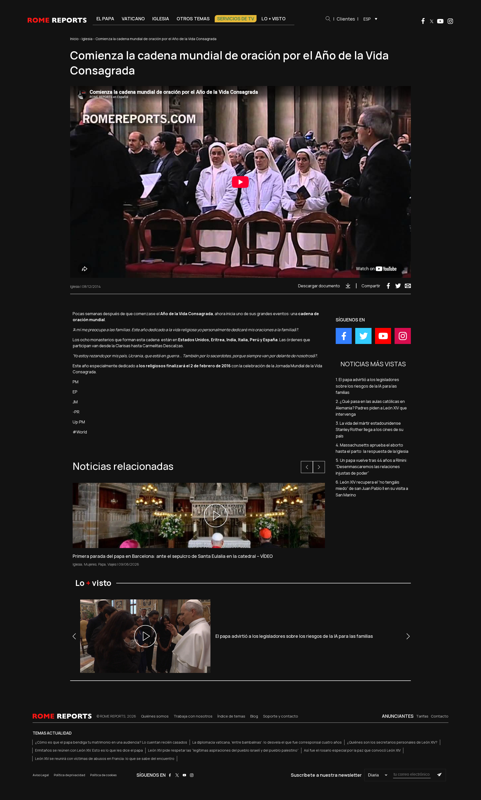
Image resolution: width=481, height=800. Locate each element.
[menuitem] (369, 18)
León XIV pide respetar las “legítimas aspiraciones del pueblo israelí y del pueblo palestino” (223, 750)
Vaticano (133, 19)
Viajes (111, 564)
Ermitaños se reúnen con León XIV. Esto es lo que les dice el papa (89, 750)
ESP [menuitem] (367, 19)
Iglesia (160, 19)
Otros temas (193, 19)
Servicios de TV (235, 19)
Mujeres (90, 564)
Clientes (346, 19)
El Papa (105, 19)
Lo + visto (274, 19)
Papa (102, 564)
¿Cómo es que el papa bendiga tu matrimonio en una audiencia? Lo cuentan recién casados (111, 742)
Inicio (74, 38)
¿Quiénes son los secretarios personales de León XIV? (392, 742)
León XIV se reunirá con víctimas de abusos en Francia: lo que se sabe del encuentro (104, 758)
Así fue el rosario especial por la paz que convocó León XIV (352, 750)
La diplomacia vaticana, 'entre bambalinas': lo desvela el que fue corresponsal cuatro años (267, 742)
